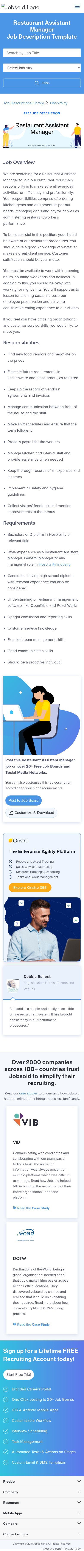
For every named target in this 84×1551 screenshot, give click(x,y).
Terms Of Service (52, 1548)
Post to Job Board (24, 800)
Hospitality (58, 103)
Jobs (45, 82)
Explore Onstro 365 (30, 887)
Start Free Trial (18, 1374)
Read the (33, 1208)
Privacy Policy (73, 1548)
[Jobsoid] (20, 6)
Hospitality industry (55, 564)
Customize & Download (34, 812)
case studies (28, 1093)
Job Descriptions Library (24, 103)
